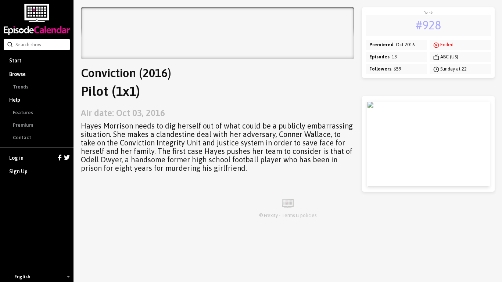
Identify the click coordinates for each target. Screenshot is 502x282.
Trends (20, 87)
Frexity (271, 215)
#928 (428, 25)
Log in (16, 158)
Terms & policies (299, 215)
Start (15, 61)
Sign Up (18, 171)
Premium (23, 125)
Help (14, 100)
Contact (22, 137)
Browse (17, 74)
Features (23, 112)
